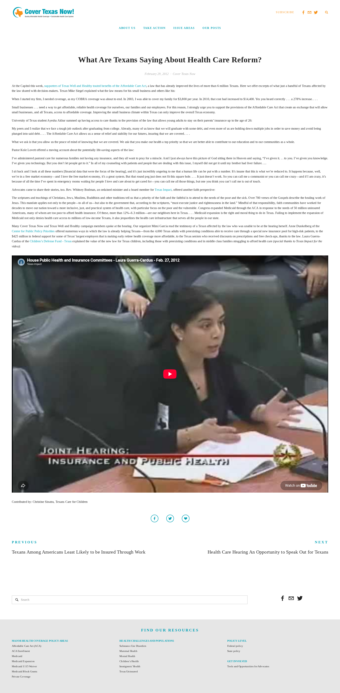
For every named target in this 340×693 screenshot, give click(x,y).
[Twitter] (300, 598)
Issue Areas (184, 28)
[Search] (326, 12)
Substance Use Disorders (132, 645)
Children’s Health (129, 661)
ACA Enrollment (21, 651)
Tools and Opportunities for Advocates (248, 666)
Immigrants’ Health (129, 666)
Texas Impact (163, 189)
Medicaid (17, 656)
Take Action (154, 28)
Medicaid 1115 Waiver (24, 666)
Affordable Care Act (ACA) (26, 645)
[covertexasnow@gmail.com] (291, 598)
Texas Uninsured (128, 671)
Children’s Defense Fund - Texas (51, 241)
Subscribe (285, 12)
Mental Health (127, 656)
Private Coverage (21, 676)
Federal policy (235, 645)
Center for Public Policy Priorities (33, 231)
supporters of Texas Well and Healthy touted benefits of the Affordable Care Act (95, 86)
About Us (127, 28)
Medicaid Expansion (23, 661)
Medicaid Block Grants (24, 671)
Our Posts (211, 28)
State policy (233, 651)
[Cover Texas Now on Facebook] (282, 598)
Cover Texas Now (184, 74)
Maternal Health (128, 651)
